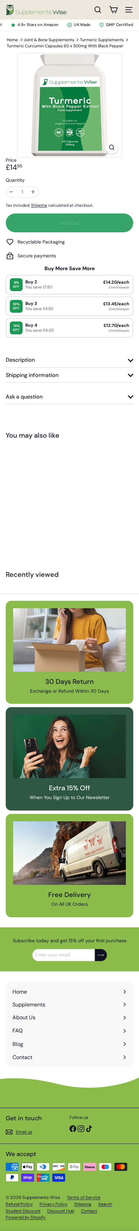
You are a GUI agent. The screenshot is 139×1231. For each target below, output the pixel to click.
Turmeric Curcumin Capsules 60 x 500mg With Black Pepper (65, 46)
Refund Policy (19, 1204)
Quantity (15, 180)
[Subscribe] (101, 955)
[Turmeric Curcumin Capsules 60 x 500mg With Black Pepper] (47, 504)
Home (12, 39)
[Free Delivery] (69, 853)
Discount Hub (60, 1211)
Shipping (39, 205)
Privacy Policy (53, 1204)
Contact (89, 1211)
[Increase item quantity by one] (33, 192)
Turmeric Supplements (102, 39)
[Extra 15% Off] (69, 746)
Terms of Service (83, 1197)
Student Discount (23, 1211)
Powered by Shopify (26, 1217)
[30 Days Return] (69, 640)
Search (105, 1204)
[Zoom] (112, 147)
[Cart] (113, 10)
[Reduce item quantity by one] (11, 192)
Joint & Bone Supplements (49, 39)
